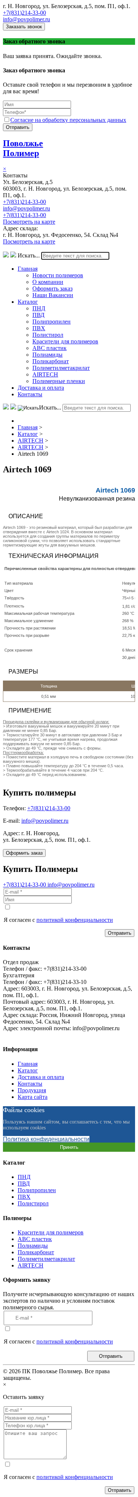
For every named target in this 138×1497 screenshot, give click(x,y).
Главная (28, 269)
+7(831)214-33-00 (24, 13)
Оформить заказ (52, 288)
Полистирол (47, 335)
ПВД (38, 315)
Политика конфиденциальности (46, 1139)
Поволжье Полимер (23, 148)
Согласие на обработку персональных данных (68, 120)
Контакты (30, 394)
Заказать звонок (24, 26)
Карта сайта (32, 1097)
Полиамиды (47, 354)
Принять (69, 1147)
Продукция (32, 1090)
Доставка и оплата (41, 388)
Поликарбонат (50, 361)
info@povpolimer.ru (26, 19)
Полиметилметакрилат (61, 368)
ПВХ (38, 328)
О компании (47, 282)
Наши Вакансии (52, 295)
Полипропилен (51, 321)
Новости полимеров (57, 275)
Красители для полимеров (65, 341)
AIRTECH (45, 374)
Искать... (29, 255)
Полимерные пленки (58, 381)
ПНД (38, 308)
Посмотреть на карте (29, 222)
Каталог (28, 302)
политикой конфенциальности (74, 920)
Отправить (17, 127)
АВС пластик (49, 348)
